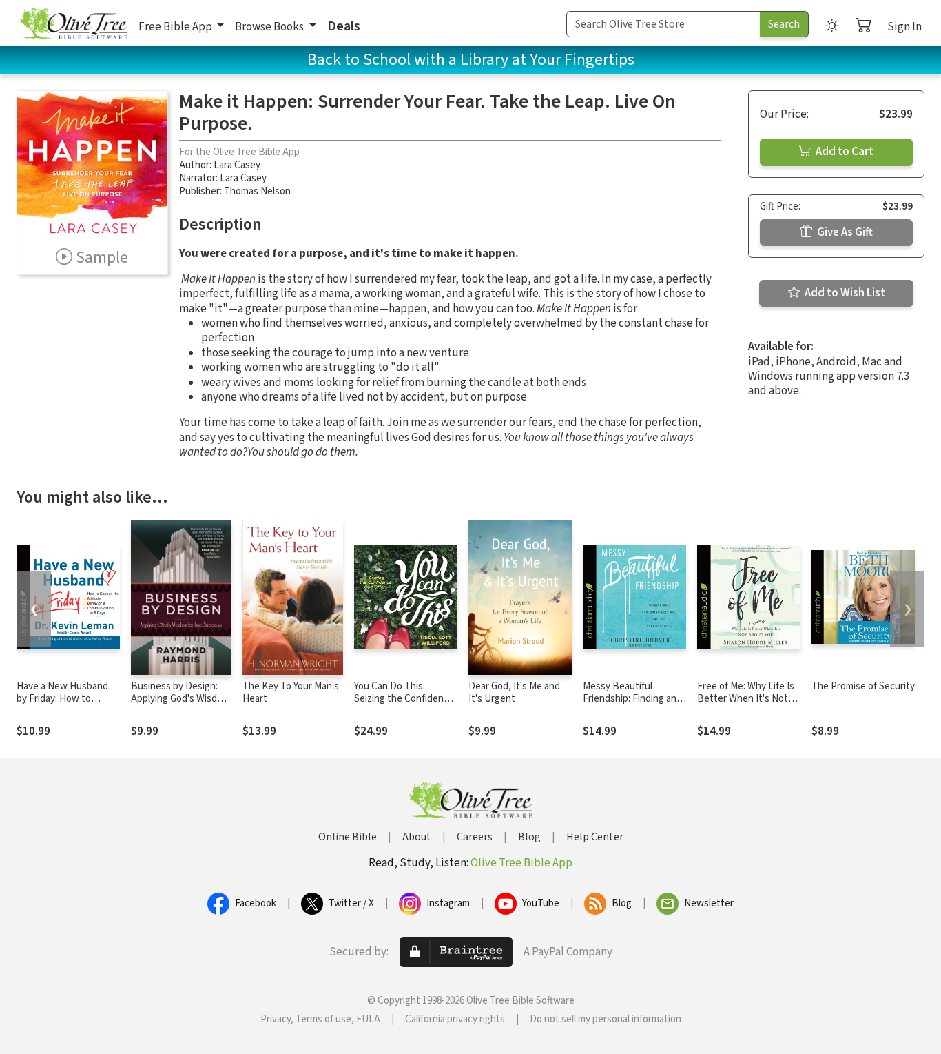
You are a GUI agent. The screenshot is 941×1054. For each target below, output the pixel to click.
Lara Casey (237, 165)
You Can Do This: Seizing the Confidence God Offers (404, 699)
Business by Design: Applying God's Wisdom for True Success (180, 699)
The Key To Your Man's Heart (290, 693)
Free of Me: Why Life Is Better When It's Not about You (745, 699)
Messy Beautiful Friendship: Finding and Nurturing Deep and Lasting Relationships (632, 706)
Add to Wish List (844, 293)
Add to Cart (843, 151)
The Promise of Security (863, 686)
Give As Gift (844, 232)
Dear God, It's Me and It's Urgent (514, 693)
